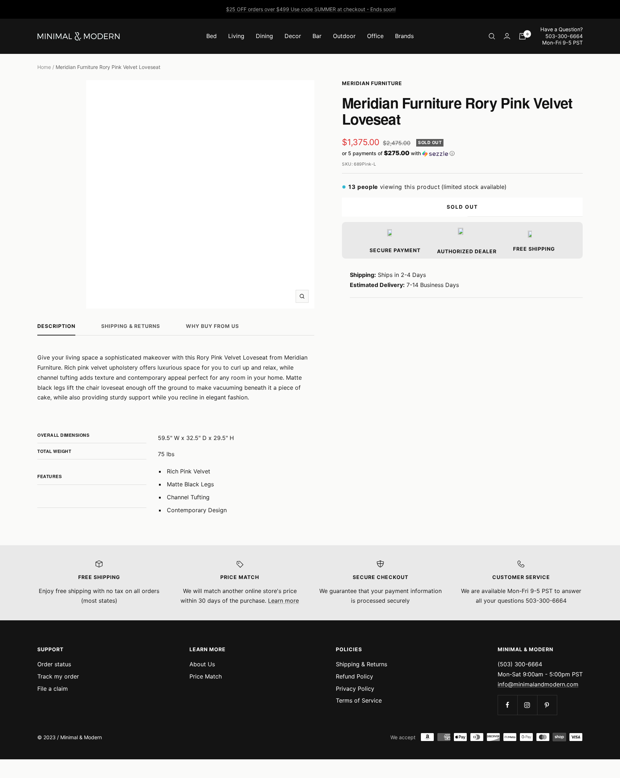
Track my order (58, 676)
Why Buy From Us (212, 326)
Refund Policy (354, 676)
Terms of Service (359, 700)
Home (44, 67)
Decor (293, 36)
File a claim (52, 688)
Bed (211, 36)
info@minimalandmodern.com (538, 684)
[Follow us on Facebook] (507, 705)
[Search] (492, 36)
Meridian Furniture (372, 83)
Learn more (283, 600)
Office (375, 36)
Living (236, 36)
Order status (54, 664)
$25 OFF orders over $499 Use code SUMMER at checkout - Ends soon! (311, 9)
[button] (462, 153)
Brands (404, 36)
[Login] (507, 36)
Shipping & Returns (130, 326)
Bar (317, 36)
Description (56, 326)
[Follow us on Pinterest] (547, 705)
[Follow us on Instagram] (527, 705)
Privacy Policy (355, 688)
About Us (202, 664)
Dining (264, 36)
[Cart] (522, 36)
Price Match (205, 676)
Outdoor (344, 36)
